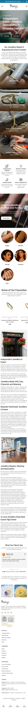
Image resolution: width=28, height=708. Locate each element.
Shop (3, 706)
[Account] (10, 705)
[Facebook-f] (2, 612)
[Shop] (3, 705)
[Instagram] (5, 612)
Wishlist (17, 706)
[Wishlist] (17, 705)
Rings (12, 317)
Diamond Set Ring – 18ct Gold (10, 320)
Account (10, 706)
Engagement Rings (6, 317)
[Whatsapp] (11, 612)
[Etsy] (8, 612)
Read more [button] (4, 565)
